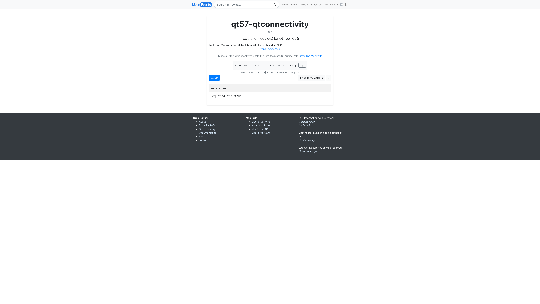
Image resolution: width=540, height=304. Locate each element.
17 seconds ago (307, 151)
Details (214, 77)
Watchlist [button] (330, 4)
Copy (302, 65)
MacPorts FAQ (259, 129)
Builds (304, 4)
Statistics (316, 4)
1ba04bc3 (304, 125)
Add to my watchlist (312, 77)
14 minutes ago (307, 140)
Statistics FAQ (207, 125)
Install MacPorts (260, 125)
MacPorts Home (260, 121)
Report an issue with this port (282, 72)
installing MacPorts (311, 55)
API (201, 136)
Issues (202, 140)
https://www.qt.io (270, 48)
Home (284, 4)
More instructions (250, 72)
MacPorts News (260, 132)
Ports (294, 4)
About (202, 121)
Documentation (208, 132)
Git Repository (207, 129)
